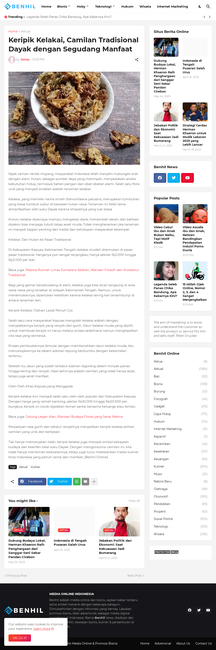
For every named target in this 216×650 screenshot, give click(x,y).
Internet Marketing (172, 6)
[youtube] (187, 178)
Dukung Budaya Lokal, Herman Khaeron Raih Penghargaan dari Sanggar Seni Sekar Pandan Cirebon (27, 549)
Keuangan (181, 459)
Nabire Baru (181, 481)
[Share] (136, 59)
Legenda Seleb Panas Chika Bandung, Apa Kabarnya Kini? (69, 17)
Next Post (134, 575)
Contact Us (203, 643)
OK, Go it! (20, 638)
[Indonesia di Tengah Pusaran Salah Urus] (195, 47)
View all (134, 500)
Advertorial (163, 643)
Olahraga (181, 489)
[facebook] (160, 178)
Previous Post (17, 575)
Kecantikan (181, 444)
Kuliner (35, 467)
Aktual (25, 31)
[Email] (85, 481)
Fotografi (181, 399)
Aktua (181, 361)
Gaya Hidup (181, 414)
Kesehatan (181, 451)
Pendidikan (181, 504)
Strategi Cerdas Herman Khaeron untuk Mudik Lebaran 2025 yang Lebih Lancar (195, 135)
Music (181, 474)
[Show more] (94, 481)
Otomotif (181, 496)
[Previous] (204, 17)
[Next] (210, 17)
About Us (183, 643)
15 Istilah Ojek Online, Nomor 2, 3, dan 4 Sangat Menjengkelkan (195, 292)
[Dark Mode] (200, 6)
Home (46, 6)
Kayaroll (181, 436)
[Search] (208, 6)
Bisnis (62, 6)
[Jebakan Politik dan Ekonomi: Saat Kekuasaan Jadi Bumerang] (166, 111)
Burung (181, 391)
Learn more (41, 629)
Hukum (127, 6)
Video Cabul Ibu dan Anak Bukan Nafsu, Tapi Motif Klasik (164, 234)
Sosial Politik (181, 519)
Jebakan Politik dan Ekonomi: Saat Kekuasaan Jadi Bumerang (115, 547)
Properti (181, 511)
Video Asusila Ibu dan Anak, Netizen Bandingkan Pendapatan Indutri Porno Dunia (194, 238)
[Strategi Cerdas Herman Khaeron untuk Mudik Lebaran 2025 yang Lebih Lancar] (195, 111)
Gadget (181, 406)
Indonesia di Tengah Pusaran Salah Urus (70, 543)
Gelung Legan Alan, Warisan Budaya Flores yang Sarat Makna (74, 417)
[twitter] (173, 178)
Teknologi (103, 6)
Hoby (81, 6)
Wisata (145, 6)
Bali (181, 376)
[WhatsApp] (77, 481)
